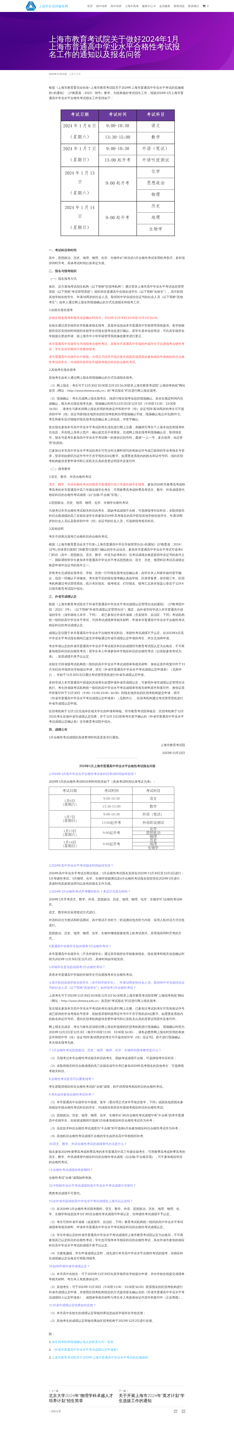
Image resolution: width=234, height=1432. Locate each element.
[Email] (183, 1411)
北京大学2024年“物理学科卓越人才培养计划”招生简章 (81, 1398)
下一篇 (122, 1390)
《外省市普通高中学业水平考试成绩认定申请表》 (86, 1349)
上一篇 (54, 1390)
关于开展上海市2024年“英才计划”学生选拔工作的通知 (151, 1398)
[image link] (31, 5)
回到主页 (56, 1411)
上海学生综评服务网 (53, 6)
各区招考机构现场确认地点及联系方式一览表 (82, 1342)
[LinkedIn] (175, 1411)
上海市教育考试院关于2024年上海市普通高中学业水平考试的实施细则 (100, 1357)
